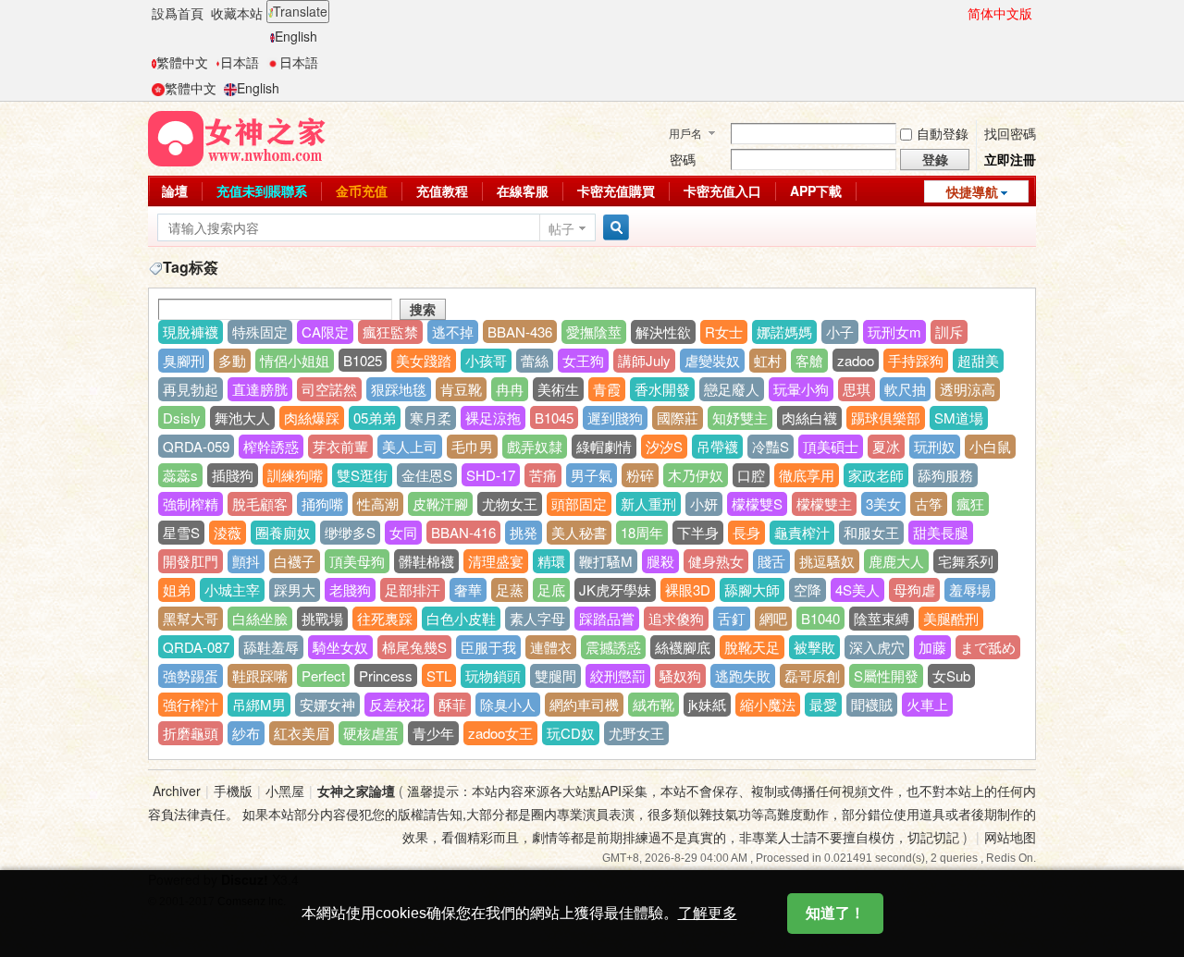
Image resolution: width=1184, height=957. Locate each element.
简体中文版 (1000, 13)
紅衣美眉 (301, 732)
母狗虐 (914, 589)
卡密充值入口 (722, 190)
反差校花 (397, 704)
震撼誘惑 (613, 646)
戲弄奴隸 (534, 446)
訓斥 (949, 331)
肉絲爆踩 (311, 417)
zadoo (855, 360)
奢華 (468, 589)
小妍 (704, 503)
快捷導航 (972, 191)
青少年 (433, 732)
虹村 (768, 360)
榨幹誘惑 (271, 446)
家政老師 (876, 475)
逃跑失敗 (743, 675)
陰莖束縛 (881, 618)
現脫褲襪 (190, 331)
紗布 (246, 732)
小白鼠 (990, 446)
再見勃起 (190, 389)
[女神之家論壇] (237, 137)
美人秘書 (579, 532)
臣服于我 (488, 646)
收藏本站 (237, 13)
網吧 (773, 618)
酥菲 (452, 704)
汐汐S (664, 446)
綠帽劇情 (604, 446)
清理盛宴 (496, 561)
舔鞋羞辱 (271, 646)
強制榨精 (190, 503)
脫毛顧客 (260, 503)
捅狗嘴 (322, 503)
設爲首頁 (178, 13)
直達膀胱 (260, 389)
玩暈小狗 (801, 389)
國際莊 (677, 417)
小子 (840, 331)
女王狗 (583, 360)
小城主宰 (232, 589)
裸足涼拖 (493, 417)
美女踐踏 (423, 360)
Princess (386, 675)
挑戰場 (322, 618)
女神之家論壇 (356, 790)
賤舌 (771, 561)
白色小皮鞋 (461, 618)
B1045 (554, 417)
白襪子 (294, 561)
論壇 (175, 190)
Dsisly (182, 417)
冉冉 (510, 389)
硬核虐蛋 (371, 732)
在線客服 (523, 190)
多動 (232, 360)
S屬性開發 (886, 675)
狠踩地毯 (398, 389)
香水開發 (662, 389)
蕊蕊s (180, 475)
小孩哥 (486, 360)
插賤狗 (232, 475)
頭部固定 (579, 503)
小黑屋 (284, 790)
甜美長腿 (940, 532)
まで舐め (988, 646)
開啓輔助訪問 (959, 13)
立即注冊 (1010, 159)
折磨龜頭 (190, 732)
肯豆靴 (461, 389)
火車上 (927, 704)
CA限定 (325, 331)
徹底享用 (806, 475)
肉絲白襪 (809, 417)
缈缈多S (350, 532)
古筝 (929, 503)
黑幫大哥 (190, 618)
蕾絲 (535, 360)
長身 (746, 532)
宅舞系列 (965, 561)
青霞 (607, 389)
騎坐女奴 (340, 646)
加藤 (932, 646)
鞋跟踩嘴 (260, 675)
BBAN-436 (519, 331)
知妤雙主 (740, 417)
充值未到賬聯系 (261, 190)
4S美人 (857, 589)
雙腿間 (555, 675)
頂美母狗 (357, 561)
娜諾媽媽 (784, 331)
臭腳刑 (183, 360)
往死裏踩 (385, 618)
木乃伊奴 (695, 475)
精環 (551, 561)
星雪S (181, 532)
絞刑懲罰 (618, 675)
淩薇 (227, 532)
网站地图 (1010, 837)
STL (438, 675)
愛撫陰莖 (594, 331)
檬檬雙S (757, 503)
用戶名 (685, 133)
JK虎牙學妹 (615, 589)
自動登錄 (942, 133)
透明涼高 (967, 389)
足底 (551, 589)
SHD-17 (490, 475)
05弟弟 (374, 417)
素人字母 (537, 618)
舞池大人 (242, 417)
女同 (403, 532)
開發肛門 (190, 561)
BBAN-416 (463, 532)
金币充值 (362, 190)
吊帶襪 (717, 446)
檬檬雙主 (824, 503)
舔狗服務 (945, 475)
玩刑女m (894, 331)
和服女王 (871, 532)
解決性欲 (663, 331)
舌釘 (732, 618)
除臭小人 (508, 704)
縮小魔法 (768, 704)
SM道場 (958, 417)
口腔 (751, 475)
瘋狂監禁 (390, 331)
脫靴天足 (752, 646)
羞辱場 (970, 589)
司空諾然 (329, 389)
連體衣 (551, 646)
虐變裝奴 (712, 360)
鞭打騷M (606, 561)
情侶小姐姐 (294, 360)
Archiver (177, 790)
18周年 (642, 532)
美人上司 (410, 446)
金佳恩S (426, 475)
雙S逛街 (362, 475)
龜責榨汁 (802, 532)
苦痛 (543, 475)
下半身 (698, 532)
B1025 (362, 360)
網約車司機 (584, 704)
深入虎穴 (877, 646)
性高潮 (378, 503)
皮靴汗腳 (440, 503)
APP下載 (816, 190)
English (296, 36)
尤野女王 (636, 732)
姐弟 (177, 589)
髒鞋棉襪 (426, 561)
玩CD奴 (571, 732)
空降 (807, 589)
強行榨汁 (190, 704)
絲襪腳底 (682, 646)
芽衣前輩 (340, 446)
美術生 (558, 389)
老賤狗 (350, 589)
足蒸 (510, 589)
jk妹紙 (707, 704)
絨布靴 (653, 704)
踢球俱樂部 (885, 417)
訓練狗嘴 (295, 475)
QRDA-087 (196, 646)
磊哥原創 (812, 675)
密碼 (683, 159)
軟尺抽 (905, 389)
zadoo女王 (500, 732)
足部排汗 (412, 589)
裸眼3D (687, 589)
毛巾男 (472, 446)
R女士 (724, 331)
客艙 (809, 360)
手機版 (233, 790)
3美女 (883, 503)
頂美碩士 (830, 446)
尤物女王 (509, 503)
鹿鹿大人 (896, 561)
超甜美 (978, 360)
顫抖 (246, 561)
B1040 (820, 618)
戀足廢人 (731, 389)
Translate (300, 11)
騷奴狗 (680, 675)
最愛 (823, 704)
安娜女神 (327, 704)
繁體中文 (182, 62)
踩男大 (294, 589)
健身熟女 (716, 561)
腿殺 (660, 561)
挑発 (523, 532)
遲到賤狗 (615, 417)
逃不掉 (453, 331)
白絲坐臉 (260, 618)
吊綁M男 (259, 704)
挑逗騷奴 (827, 561)
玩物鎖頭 (493, 675)
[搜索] (613, 228)
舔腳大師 (752, 589)
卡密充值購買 (616, 190)
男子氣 (591, 475)
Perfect (323, 675)
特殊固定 (260, 331)
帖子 (561, 228)
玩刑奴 (935, 446)
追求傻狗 (676, 618)
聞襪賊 (872, 704)
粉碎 (640, 475)
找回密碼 (1010, 133)
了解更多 (707, 913)
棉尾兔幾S (414, 646)
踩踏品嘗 (607, 618)
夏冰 (886, 446)
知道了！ (835, 913)
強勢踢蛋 (190, 675)
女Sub (951, 675)
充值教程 (442, 190)
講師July (644, 360)
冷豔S (770, 446)
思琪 (856, 389)
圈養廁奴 (283, 532)
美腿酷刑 (951, 618)
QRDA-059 (196, 446)
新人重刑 (648, 503)
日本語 (239, 62)
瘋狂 (970, 503)
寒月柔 (430, 417)
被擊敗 (814, 646)
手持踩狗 (916, 360)
